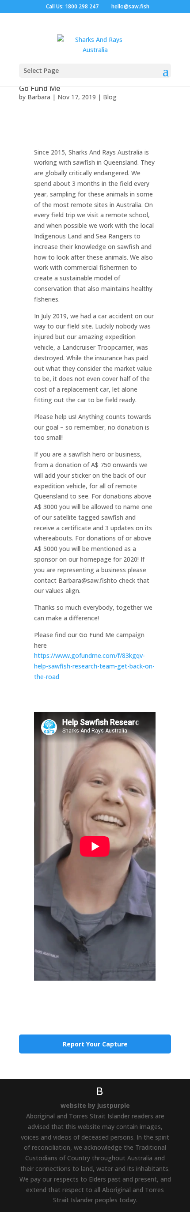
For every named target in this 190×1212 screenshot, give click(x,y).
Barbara (38, 97)
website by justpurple (95, 1105)
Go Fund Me (39, 88)
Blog (110, 97)
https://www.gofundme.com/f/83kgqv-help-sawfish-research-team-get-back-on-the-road (94, 666)
